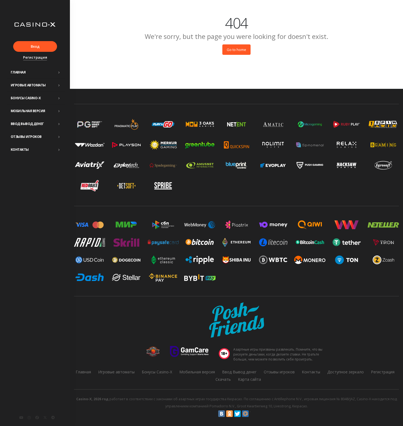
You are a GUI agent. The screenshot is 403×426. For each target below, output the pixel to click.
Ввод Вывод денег (27, 123)
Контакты (20, 149)
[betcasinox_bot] (53, 417)
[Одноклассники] (229, 413)
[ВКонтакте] (221, 413)
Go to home (236, 49)
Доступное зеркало (345, 371)
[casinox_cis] (29, 417)
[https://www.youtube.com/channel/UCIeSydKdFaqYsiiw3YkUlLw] (21, 417)
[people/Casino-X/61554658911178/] (37, 417)
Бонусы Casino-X (26, 98)
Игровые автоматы (28, 85)
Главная (18, 72)
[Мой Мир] (245, 413)
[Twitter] (237, 413)
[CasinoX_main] (45, 417)
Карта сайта (249, 379)
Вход (35, 46)
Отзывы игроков (26, 136)
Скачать (223, 379)
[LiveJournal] (253, 413)
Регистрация (35, 57)
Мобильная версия (28, 111)
